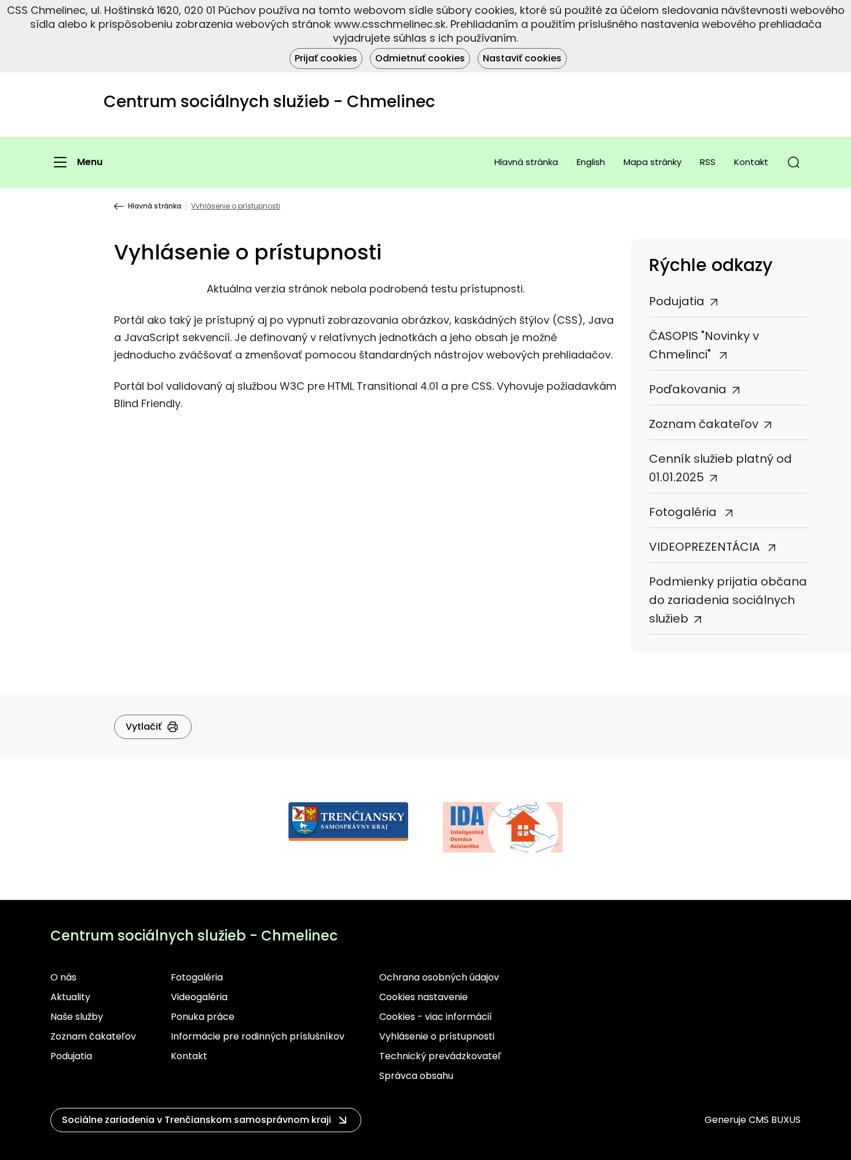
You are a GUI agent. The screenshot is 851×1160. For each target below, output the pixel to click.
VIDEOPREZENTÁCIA (705, 547)
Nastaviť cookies (522, 58)
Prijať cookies (326, 58)
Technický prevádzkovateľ (440, 1056)
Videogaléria (199, 997)
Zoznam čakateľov (703, 424)
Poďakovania (688, 389)
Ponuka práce (202, 1016)
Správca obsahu (416, 1075)
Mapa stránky (652, 162)
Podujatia (677, 301)
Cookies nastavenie (423, 997)
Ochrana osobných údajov (439, 977)
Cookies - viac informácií (435, 1016)
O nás (63, 977)
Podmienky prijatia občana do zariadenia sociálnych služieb (728, 600)
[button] (793, 162)
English (591, 162)
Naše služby (76, 1016)
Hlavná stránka (526, 162)
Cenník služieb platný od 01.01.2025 (720, 468)
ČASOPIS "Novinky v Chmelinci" (704, 345)
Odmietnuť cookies (420, 58)
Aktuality (70, 997)
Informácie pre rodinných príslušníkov (257, 1036)
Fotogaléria (684, 512)
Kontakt (751, 162)
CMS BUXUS (775, 1119)
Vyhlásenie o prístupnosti (436, 1036)
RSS (708, 162)
